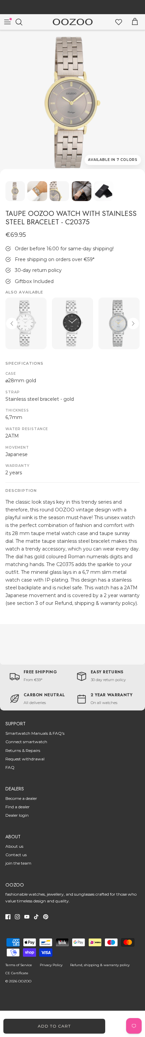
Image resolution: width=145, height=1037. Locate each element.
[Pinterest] (45, 916)
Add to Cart (54, 1026)
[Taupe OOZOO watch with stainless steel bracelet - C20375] (72, 102)
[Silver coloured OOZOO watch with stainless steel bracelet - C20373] (72, 323)
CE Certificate (16, 973)
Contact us (16, 854)
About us (14, 846)
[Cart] (134, 22)
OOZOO (24, 981)
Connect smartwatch (26, 741)
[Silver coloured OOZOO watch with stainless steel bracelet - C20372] (26, 323)
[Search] (22, 22)
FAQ (9, 767)
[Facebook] (7, 916)
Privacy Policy (51, 965)
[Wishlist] (118, 22)
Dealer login (17, 815)
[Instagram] (17, 916)
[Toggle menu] (7, 22)
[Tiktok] (36, 916)
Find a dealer (17, 806)
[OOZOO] (73, 22)
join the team (18, 863)
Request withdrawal (25, 758)
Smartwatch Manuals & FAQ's (34, 733)
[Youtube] (26, 916)
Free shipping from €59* (72, 8)
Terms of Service (18, 965)
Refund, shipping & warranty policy (99, 965)
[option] (72, 102)
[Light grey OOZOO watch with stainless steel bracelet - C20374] (119, 323)
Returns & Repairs (22, 750)
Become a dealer (21, 798)
